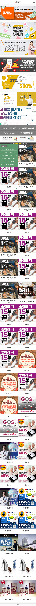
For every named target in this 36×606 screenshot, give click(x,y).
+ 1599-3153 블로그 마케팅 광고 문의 (9, 158)
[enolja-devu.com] (18, 13)
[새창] (9, 127)
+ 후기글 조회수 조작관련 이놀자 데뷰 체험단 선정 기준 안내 (9, 155)
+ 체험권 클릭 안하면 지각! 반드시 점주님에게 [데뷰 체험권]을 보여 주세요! (9, 152)
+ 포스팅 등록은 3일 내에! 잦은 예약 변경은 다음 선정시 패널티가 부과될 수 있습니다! (9, 149)
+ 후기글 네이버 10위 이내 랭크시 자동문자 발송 (9, 161)
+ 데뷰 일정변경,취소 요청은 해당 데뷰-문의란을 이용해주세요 (9, 164)
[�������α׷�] (18, 64)
